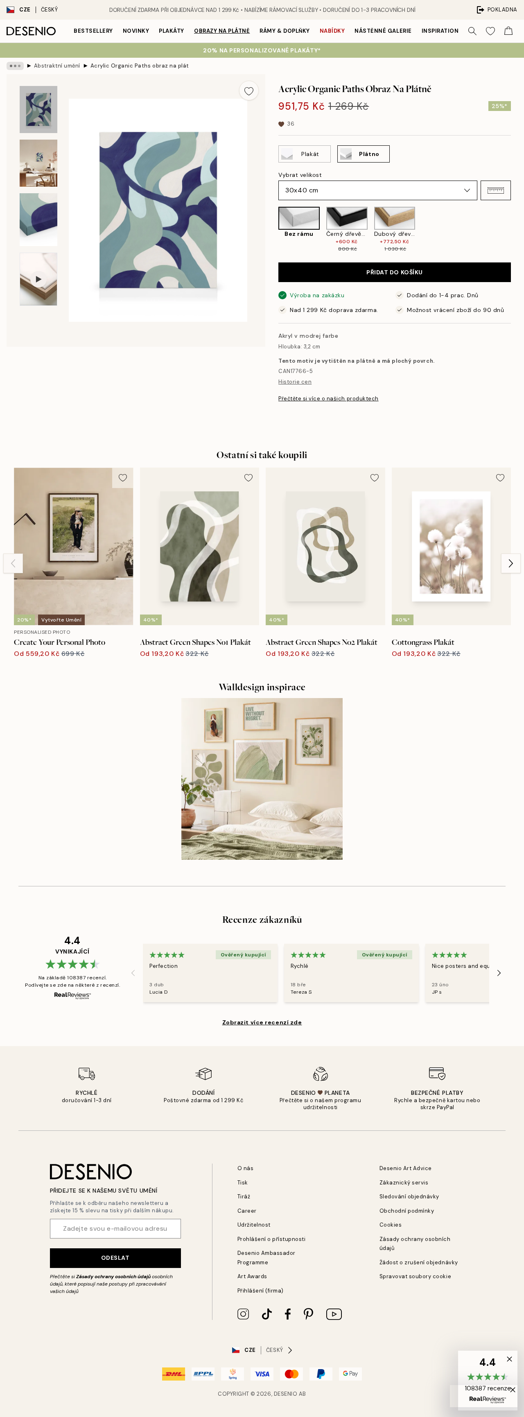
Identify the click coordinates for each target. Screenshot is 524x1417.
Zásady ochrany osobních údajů (113, 1276)
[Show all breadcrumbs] (15, 66)
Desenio (286, 1393)
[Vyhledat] (472, 31)
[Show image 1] (38, 109)
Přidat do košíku (394, 272)
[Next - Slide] (517, 230)
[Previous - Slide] (271, 230)
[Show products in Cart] (508, 31)
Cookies (390, 1224)
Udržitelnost (254, 1224)
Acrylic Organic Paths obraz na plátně (139, 65)
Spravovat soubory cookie (415, 1276)
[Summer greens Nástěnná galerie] (262, 779)
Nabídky (332, 30)
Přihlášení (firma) (260, 1290)
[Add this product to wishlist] (249, 90)
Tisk (242, 1182)
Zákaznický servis (404, 1182)
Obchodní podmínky (406, 1210)
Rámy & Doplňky (284, 30)
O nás (245, 1168)
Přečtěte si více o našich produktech (328, 398)
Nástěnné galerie (383, 30)
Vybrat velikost (300, 175)
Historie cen (295, 381)
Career (247, 1210)
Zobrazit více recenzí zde (262, 1022)
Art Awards (252, 1276)
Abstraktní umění (57, 65)
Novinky (136, 30)
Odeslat (115, 1257)
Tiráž (244, 1196)
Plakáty (171, 30)
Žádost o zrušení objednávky (418, 1262)
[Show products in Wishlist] (490, 31)
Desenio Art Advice (405, 1168)
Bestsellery (93, 30)
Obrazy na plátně (222, 30)
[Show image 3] (38, 219)
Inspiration (440, 30)
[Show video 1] (38, 279)
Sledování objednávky (409, 1196)
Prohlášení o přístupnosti (271, 1239)
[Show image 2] (38, 163)
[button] (496, 190)
